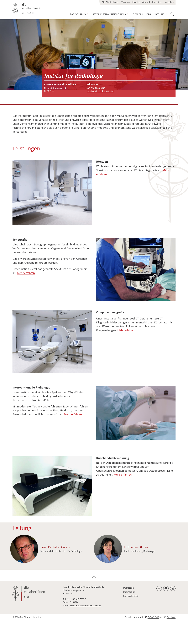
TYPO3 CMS (153, 617)
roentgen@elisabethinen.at (100, 91)
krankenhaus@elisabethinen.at (85, 605)
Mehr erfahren (26, 273)
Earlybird (171, 617)
